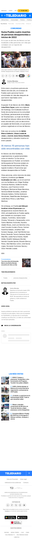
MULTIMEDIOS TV (10, 534)
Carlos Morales (12, 81)
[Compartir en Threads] (13, 75)
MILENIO (6, 532)
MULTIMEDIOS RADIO (22, 534)
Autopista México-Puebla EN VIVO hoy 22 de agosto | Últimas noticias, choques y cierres (19, 416)
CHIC (22, 532)
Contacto (25, 482)
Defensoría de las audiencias (13, 482)
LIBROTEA (16, 537)
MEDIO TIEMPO (15, 532)
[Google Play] (10, 517)
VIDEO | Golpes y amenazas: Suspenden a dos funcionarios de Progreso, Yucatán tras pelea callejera (19, 380)
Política (29, 20)
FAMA (27, 532)
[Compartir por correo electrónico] (16, 75)
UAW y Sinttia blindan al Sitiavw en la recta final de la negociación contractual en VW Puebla (19, 389)
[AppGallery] (16, 522)
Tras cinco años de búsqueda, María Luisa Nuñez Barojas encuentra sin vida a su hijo (10, 263)
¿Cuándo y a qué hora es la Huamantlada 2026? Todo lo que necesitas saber (20, 397)
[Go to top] (29, 473)
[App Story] (22, 517)
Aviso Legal (23, 479)
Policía (22, 20)
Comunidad (14, 20)
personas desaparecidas (20, 278)
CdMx (10, 10)
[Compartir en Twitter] (9, 75)
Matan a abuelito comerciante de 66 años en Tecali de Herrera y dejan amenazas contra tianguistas (19, 407)
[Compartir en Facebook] (6, 75)
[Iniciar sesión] (30, 15)
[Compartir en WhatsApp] (2, 75)
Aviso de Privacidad (12, 479)
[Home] (16, 15)
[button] (28, 75)
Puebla (5, 278)
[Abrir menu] (2, 15)
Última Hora (4, 20)
